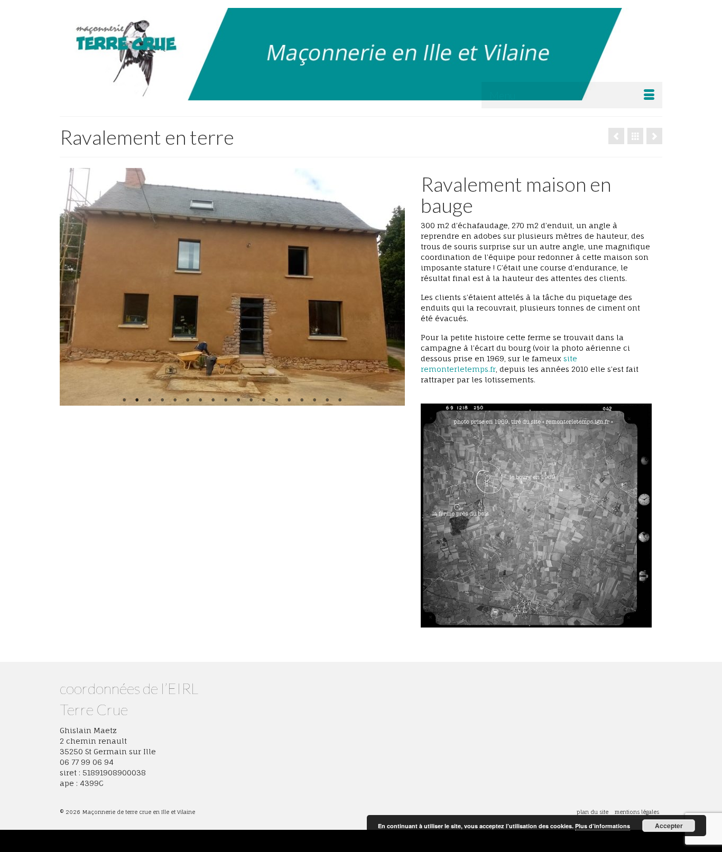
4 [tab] (162, 400)
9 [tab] (225, 400)
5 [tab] (175, 400)
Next (392, 287)
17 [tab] (327, 400)
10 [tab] (238, 400)
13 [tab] (276, 400)
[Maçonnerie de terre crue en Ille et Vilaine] (361, 54)
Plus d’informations (602, 826)
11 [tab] (251, 400)
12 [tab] (263, 400)
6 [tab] (187, 400)
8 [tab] (213, 400)
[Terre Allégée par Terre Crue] (654, 136)
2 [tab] (137, 400)
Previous (72, 287)
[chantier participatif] (616, 136)
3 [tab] (149, 400)
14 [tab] (289, 400)
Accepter (669, 825)
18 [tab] (340, 400)
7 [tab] (200, 400)
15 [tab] (302, 400)
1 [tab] (124, 400)
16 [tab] (314, 400)
